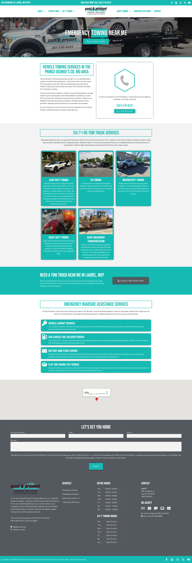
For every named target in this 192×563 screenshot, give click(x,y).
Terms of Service (26, 520)
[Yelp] (180, 2)
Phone (129, 432)
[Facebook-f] (172, 2)
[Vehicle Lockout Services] (44, 323)
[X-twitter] (185, 2)
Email (71, 432)
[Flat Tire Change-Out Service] (44, 364)
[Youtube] (189, 2)
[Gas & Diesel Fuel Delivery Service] (44, 336)
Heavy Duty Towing (59, 237)
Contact (157, 11)
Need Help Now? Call (90, 2)
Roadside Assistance (142, 11)
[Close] (106, 392)
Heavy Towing (122, 11)
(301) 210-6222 (105, 2)
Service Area (53, 11)
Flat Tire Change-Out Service (63, 365)
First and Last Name (17, 432)
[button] (96, 399)
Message (13, 440)
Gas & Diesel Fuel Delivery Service (66, 337)
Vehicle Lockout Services (61, 323)
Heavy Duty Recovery (71, 502)
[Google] (176, 2)
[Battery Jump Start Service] (44, 350)
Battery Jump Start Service (63, 351)
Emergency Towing (69, 490)
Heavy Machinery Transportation (96, 239)
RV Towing (96, 180)
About (40, 11)
